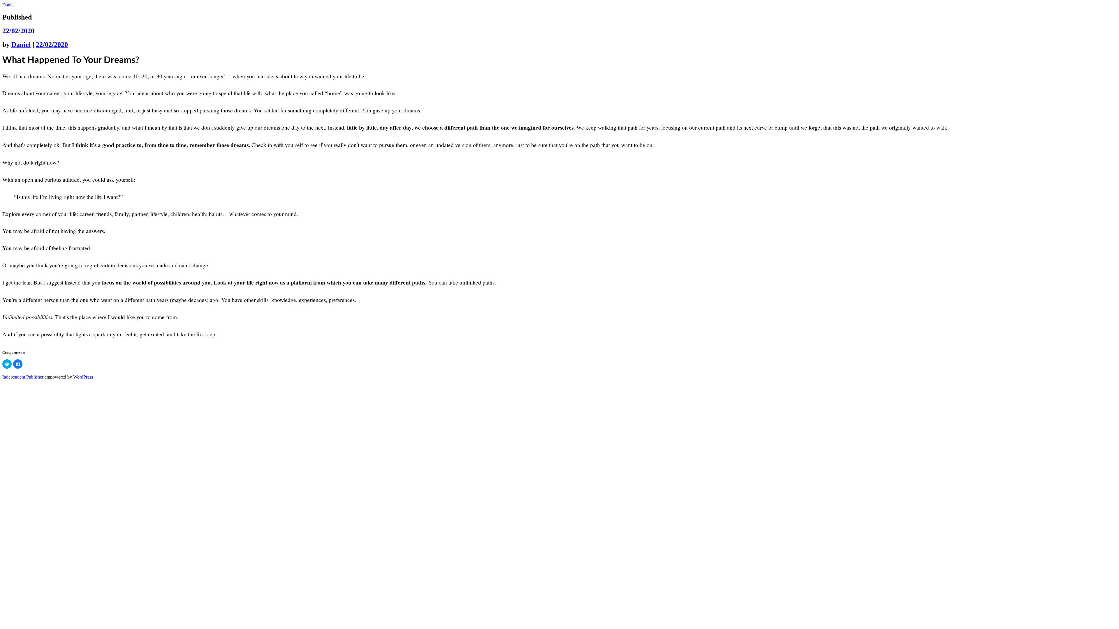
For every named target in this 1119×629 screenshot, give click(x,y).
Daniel (8, 4)
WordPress (83, 376)
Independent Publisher (22, 376)
